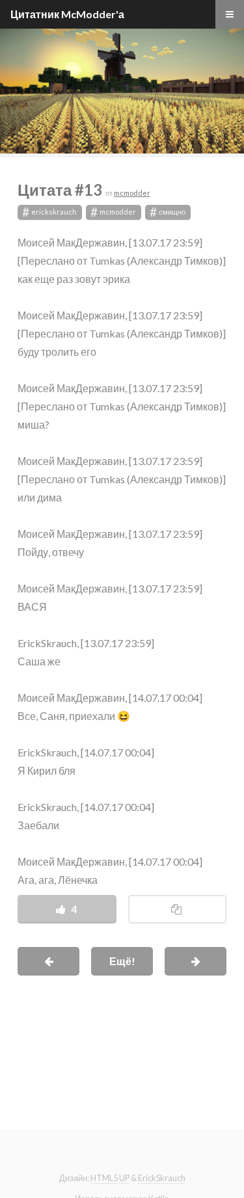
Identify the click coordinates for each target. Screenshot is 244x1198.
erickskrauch (49, 212)
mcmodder (132, 193)
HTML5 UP (109, 1178)
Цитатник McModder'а (67, 14)
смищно (168, 212)
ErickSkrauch (161, 1178)
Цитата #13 (61, 189)
